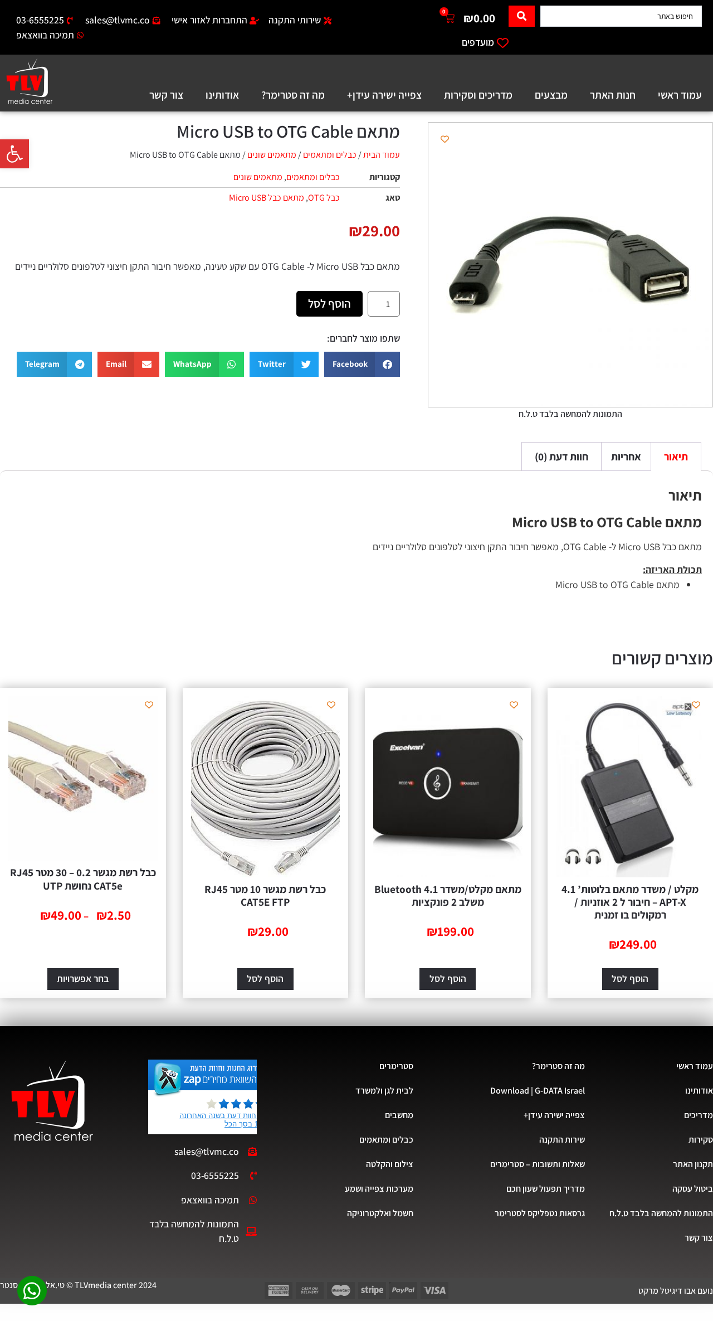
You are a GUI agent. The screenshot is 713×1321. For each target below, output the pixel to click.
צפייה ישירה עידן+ (384, 95)
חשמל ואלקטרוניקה (380, 1213)
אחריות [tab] (626, 456)
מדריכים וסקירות (478, 95)
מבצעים (551, 95)
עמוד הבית (381, 155)
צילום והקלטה (389, 1164)
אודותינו (222, 95)
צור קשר (166, 95)
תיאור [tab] (676, 456)
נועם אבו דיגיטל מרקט (675, 1290)
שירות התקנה (561, 1139)
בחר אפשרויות (83, 978)
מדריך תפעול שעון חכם (545, 1188)
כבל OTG (324, 197)
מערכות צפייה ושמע (379, 1188)
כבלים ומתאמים (329, 155)
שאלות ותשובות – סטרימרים (537, 1164)
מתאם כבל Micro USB (266, 197)
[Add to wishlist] (444, 139)
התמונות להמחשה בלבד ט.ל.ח (661, 1213)
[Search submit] (522, 16)
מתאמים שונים (271, 155)
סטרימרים (396, 1066)
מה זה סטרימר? (293, 95)
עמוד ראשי (680, 95)
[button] (14, 153)
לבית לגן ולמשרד (384, 1090)
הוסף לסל (329, 303)
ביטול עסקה (692, 1188)
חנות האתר (613, 95)
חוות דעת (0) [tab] (561, 456)
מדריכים (698, 1115)
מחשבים (399, 1115)
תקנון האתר (693, 1164)
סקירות (700, 1139)
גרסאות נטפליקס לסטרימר (539, 1213)
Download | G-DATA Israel (537, 1090)
